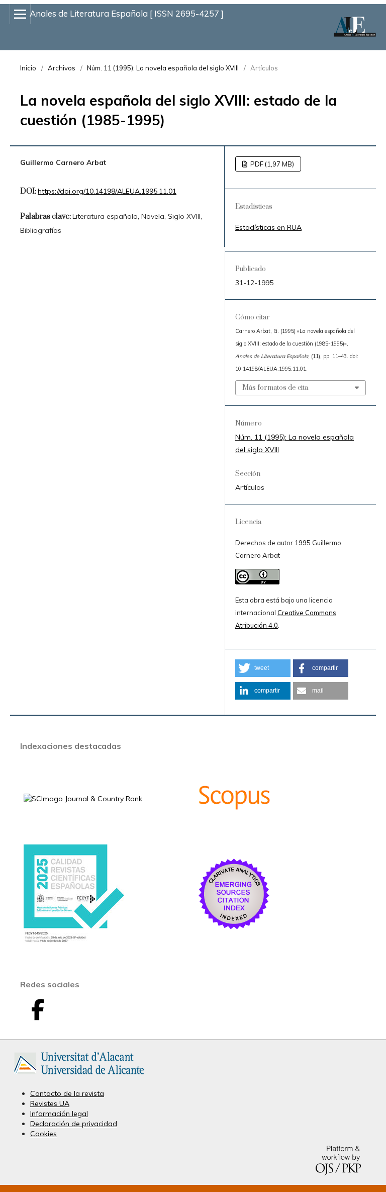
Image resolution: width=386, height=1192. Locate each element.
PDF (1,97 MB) (271, 164)
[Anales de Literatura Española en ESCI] (234, 928)
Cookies (43, 1133)
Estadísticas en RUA (268, 227)
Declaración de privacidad (73, 1123)
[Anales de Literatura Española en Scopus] (234, 832)
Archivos (61, 68)
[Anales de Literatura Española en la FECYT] (74, 940)
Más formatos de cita (275, 387)
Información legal (59, 1113)
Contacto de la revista (67, 1093)
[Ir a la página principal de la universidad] (79, 1076)
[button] (263, 668)
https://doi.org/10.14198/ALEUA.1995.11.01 (107, 191)
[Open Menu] (20, 14)
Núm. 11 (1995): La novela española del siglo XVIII (163, 68)
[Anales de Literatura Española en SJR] (83, 798)
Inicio (28, 68)
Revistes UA (49, 1103)
